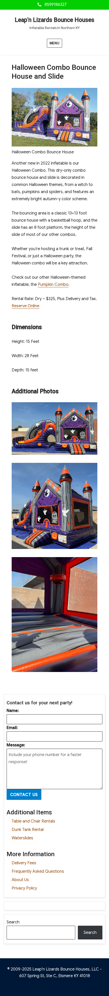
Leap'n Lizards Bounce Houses (54, 20)
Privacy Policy (24, 888)
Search (13, 922)
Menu (54, 43)
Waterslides (22, 838)
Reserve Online (25, 305)
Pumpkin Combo (53, 284)
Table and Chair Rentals (33, 821)
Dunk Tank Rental (28, 829)
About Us (20, 879)
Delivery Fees (24, 863)
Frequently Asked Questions (38, 871)
